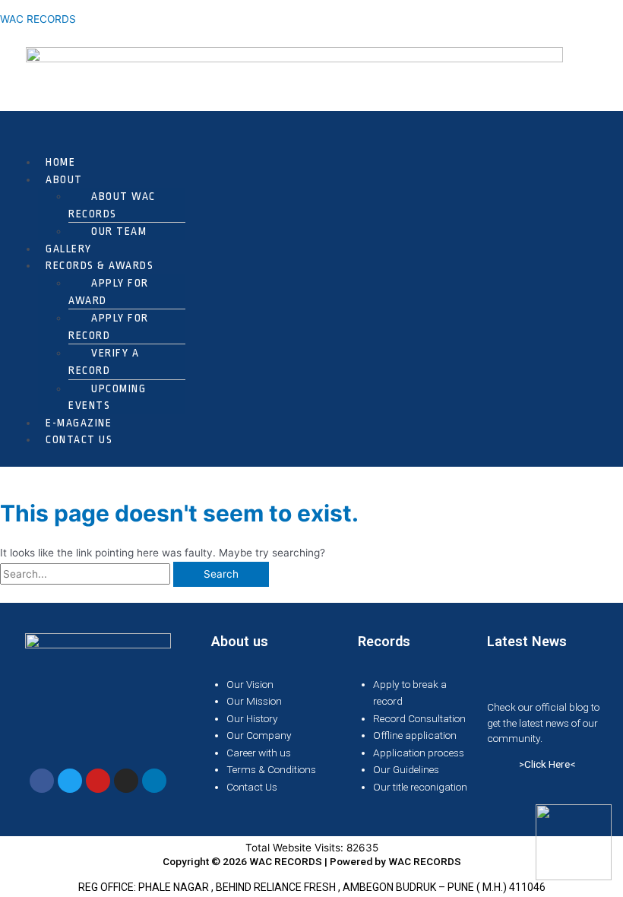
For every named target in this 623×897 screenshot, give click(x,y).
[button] (311, 131)
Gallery (69, 248)
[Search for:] (86, 574)
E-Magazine (79, 423)
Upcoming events (107, 397)
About (64, 179)
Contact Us (79, 439)
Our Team (119, 231)
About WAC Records (112, 205)
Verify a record (103, 361)
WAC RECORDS (38, 19)
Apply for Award (108, 291)
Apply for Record (108, 326)
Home (60, 162)
